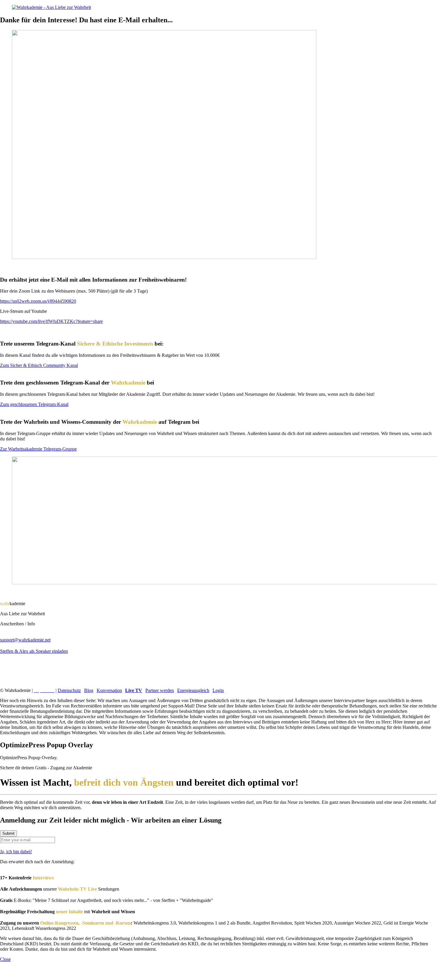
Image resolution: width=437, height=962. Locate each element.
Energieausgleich (193, 690)
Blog (88, 690)
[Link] (218, 668)
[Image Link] (218, 7)
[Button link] (218, 659)
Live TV (133, 690)
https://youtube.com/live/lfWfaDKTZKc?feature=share (51, 321)
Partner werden (159, 690)
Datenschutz (69, 690)
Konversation (109, 690)
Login (218, 690)
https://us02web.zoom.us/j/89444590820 (38, 301)
